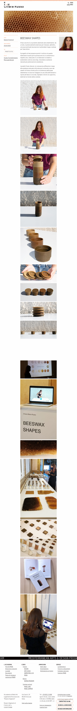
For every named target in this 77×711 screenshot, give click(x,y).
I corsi (23, 664)
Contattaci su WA (64, 701)
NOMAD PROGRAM (29, 681)
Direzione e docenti (11, 669)
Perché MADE (9, 667)
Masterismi (69, 696)
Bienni (25, 679)
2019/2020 (7, 46)
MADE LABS (27, 686)
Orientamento (44, 669)
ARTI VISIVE (27, 671)
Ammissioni (42, 664)
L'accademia (8, 664)
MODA (25, 675)
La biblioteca (62, 667)
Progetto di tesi (9, 51)
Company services (63, 671)
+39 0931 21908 (47, 694)
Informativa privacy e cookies (64, 694)
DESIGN (26, 669)
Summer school (27, 684)
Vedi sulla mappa (27, 703)
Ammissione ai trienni (46, 671)
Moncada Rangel (9, 60)
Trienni (25, 667)
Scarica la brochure (65, 705)
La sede (7, 671)
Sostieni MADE (62, 673)
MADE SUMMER (28, 689)
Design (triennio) (9, 40)
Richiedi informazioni (65, 709)
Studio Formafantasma (11, 58)
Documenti (8, 673)
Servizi (58, 664)
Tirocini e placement (64, 669)
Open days (43, 667)
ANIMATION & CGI (29, 673)
